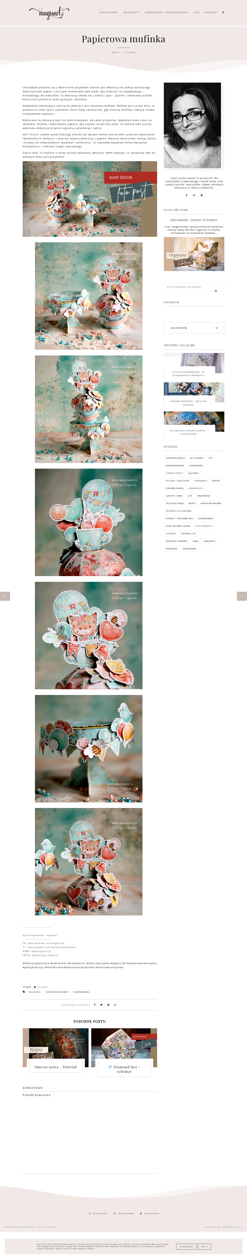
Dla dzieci (34, 992)
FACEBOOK (100, 1214)
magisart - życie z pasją (39, 1227)
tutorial (171, 534)
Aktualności (108, 12)
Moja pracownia (175, 503)
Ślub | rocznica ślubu (178, 526)
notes (192, 503)
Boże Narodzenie (175, 466)
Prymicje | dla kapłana (178, 511)
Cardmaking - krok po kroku (166, 12)
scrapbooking (81, 992)
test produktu (203, 526)
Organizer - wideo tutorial (194, 220)
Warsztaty (131, 12)
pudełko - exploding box (179, 519)
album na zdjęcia (175, 458)
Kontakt (211, 12)
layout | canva (174, 496)
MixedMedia (203, 496)
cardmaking (196, 466)
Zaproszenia (189, 549)
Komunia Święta (174, 488)
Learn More (186, 1247)
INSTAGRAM (126, 1214)
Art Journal (197, 458)
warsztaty (210, 541)
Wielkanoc (172, 549)
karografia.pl (232, 1227)
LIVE (190, 496)
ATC (211, 458)
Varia (196, 541)
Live (196, 12)
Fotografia (201, 481)
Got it (204, 1247)
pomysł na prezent (57, 992)
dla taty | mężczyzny (178, 481)
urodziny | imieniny (177, 541)
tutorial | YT (188, 534)
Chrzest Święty (174, 473)
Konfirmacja (196, 488)
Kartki (216, 481)
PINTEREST (152, 1214)
